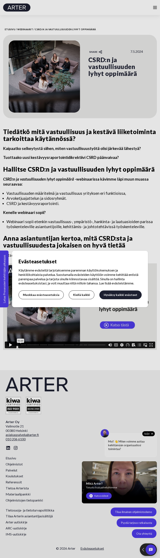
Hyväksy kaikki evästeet (120, 295)
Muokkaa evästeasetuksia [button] (41, 295)
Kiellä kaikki (81, 295)
